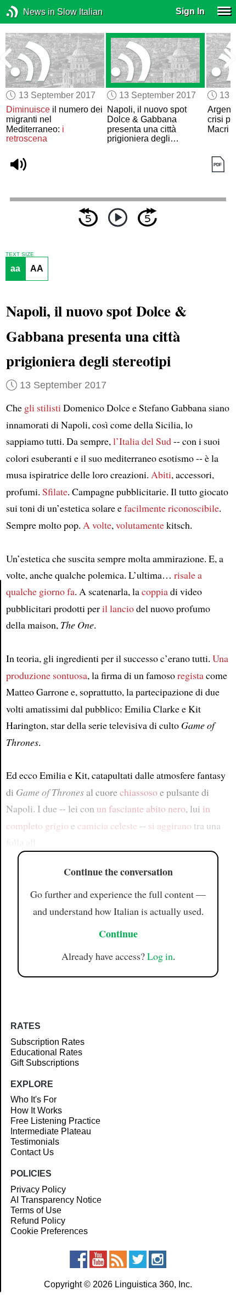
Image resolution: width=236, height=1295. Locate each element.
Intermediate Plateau (50, 1131)
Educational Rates (46, 1052)
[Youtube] (98, 1259)
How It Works (36, 1110)
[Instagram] (157, 1259)
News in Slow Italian (29, 11)
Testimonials (34, 1141)
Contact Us (32, 1152)
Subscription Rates (47, 1042)
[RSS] (118, 1259)
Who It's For (33, 1099)
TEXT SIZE (19, 254)
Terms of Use (35, 1210)
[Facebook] (78, 1259)
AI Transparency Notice (56, 1199)
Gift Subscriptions (44, 1062)
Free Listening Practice (55, 1121)
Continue (118, 933)
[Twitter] (138, 1259)
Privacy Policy (38, 1189)
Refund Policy (37, 1220)
